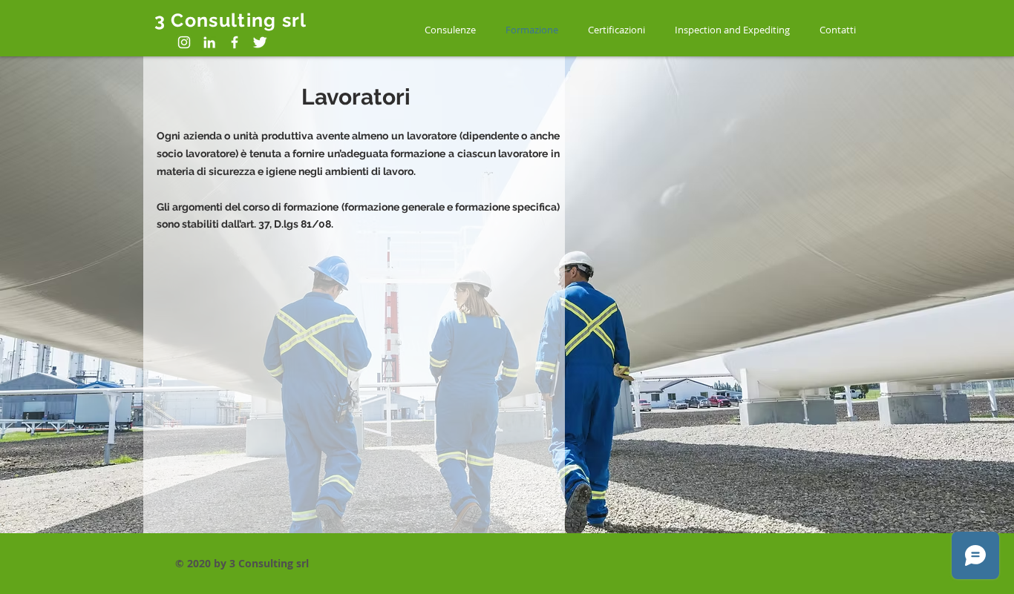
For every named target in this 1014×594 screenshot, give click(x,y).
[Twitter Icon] (260, 42)
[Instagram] (184, 42)
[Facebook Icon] (234, 42)
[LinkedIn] (209, 42)
